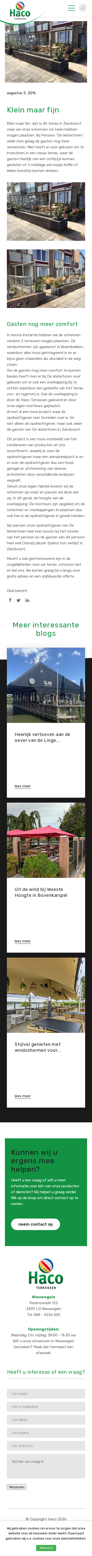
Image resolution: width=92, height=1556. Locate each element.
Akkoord (46, 1548)
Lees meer (23, 786)
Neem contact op (35, 1224)
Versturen (16, 1487)
